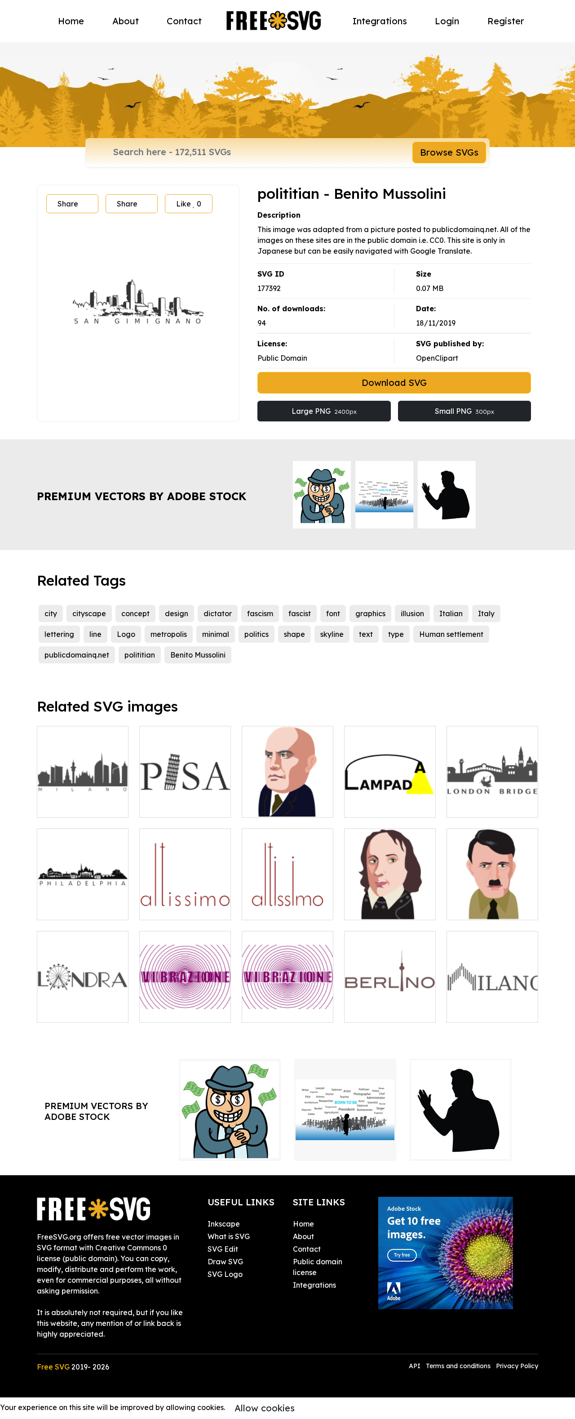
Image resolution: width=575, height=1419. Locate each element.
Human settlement (451, 634)
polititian (139, 654)
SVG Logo (225, 1274)
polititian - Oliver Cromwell (390, 902)
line (95, 634)
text (366, 634)
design (176, 613)
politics (256, 634)
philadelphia (68, 907)
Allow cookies (264, 1408)
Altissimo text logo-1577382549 (287, 902)
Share (68, 203)
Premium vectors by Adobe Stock (141, 496)
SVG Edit (223, 1248)
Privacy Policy (517, 1366)
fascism (260, 613)
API (415, 1366)
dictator (217, 613)
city (50, 613)
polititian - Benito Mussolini (83, 800)
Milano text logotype (492, 1005)
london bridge (480, 805)
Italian (451, 613)
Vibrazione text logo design (185, 1005)
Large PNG (324, 411)
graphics (370, 613)
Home (71, 21)
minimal (215, 634)
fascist (299, 613)
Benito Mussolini (198, 654)
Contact (184, 21)
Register (505, 21)
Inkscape (224, 1223)
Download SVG (394, 382)
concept (135, 613)
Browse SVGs (449, 152)
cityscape (89, 613)
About (125, 21)
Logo (126, 634)
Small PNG (464, 411)
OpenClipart (437, 358)
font (333, 613)
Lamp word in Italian (390, 800)
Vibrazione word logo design (287, 1005)
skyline (332, 634)
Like (188, 203)
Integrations (380, 21)
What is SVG (229, 1236)
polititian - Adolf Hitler (492, 902)
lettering (59, 634)
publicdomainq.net (76, 654)
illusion (412, 613)
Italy (486, 613)
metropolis (168, 634)
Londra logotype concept (82, 1005)
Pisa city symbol (176, 805)
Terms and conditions (458, 1366)
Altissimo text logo (180, 907)
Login (447, 21)
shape (294, 634)
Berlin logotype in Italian (390, 1005)
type (396, 634)
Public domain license (317, 1267)
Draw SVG (225, 1261)
